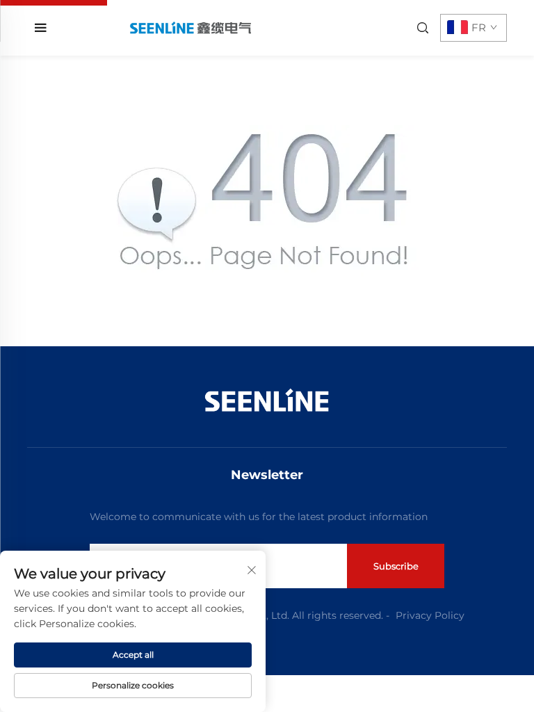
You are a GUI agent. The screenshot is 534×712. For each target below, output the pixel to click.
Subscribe (396, 566)
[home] (189, 27)
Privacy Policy (430, 615)
